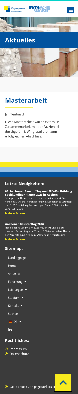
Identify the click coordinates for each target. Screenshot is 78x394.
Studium (14, 298)
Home (12, 266)
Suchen (13, 314)
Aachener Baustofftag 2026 (24, 224)
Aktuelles (14, 274)
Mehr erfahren (15, 213)
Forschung (15, 282)
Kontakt (13, 306)
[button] (70, 10)
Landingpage (17, 258)
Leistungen (15, 290)
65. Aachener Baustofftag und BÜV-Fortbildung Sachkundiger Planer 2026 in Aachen (38, 192)
